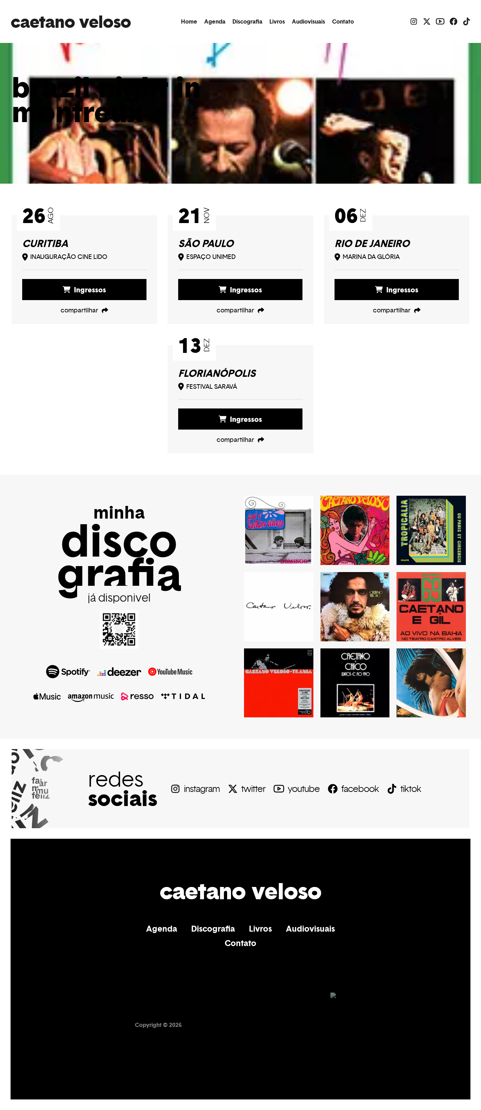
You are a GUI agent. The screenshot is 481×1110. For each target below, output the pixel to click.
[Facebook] (453, 21)
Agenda (214, 21)
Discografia (247, 21)
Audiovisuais (308, 21)
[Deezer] (119, 671)
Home (189, 21)
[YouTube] (440, 21)
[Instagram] (414, 21)
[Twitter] (427, 21)
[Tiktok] (466, 21)
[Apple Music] (47, 696)
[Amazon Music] (90, 696)
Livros (277, 21)
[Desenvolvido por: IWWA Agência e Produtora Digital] (338, 1024)
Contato (343, 21)
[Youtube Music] (170, 671)
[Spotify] (68, 671)
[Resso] (137, 696)
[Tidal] (182, 696)
